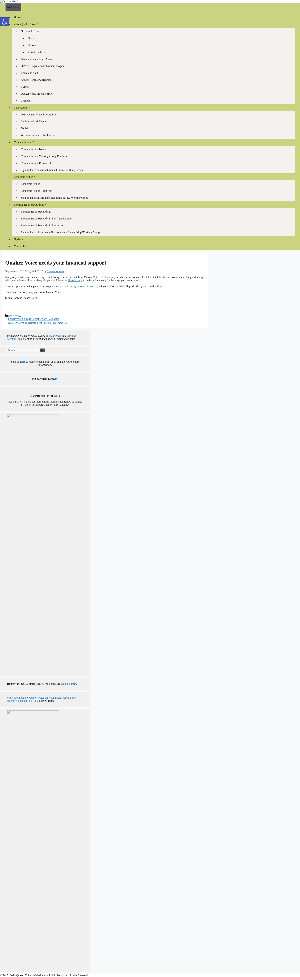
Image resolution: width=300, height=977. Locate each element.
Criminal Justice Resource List (37, 163)
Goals (31, 38)
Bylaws (25, 86)
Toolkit (25, 128)
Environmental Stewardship (36, 211)
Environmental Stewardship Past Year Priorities (47, 218)
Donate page (75, 280)
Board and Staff (29, 73)
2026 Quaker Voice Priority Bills (39, 114)
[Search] (42, 350)
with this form (68, 683)
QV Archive (15, 315)
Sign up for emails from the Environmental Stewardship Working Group (60, 232)
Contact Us (20, 246)
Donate (21, 401)
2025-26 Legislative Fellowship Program (43, 66)
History (32, 45)
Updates (18, 239)
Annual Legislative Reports (36, 79)
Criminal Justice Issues (33, 149)
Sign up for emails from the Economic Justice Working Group (54, 197)
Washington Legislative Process (38, 135)
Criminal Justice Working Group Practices (44, 156)
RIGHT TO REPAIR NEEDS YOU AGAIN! (33, 319)
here (168, 277)
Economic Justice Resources (36, 190)
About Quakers (36, 52)
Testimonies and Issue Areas (36, 59)
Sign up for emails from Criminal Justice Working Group (52, 170)
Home (17, 17)
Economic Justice (30, 183)
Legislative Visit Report (34, 121)
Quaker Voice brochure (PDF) (37, 93)
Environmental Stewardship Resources (42, 225)
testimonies (55, 335)
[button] (4, 21)
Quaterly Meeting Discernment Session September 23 (37, 322)
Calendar (26, 100)
